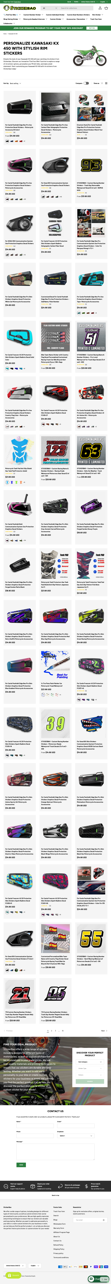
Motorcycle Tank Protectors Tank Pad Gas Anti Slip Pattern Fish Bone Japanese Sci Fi (90, 584)
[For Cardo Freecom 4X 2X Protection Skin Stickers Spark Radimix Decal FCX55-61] (19, 880)
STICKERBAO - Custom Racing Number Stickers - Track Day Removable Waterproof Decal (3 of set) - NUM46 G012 (90, 186)
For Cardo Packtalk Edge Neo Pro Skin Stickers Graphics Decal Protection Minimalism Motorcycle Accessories (90, 799)
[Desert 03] (57, 197)
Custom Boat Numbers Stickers (78, 15)
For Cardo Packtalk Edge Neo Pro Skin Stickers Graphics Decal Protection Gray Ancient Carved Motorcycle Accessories (54, 527)
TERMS (76, 2)
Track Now (17, 2)
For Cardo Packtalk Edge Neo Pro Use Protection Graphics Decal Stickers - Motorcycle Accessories (18, 185)
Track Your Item (96, 19)
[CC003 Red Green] (16, 426)
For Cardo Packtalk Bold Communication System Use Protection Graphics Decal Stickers (19, 526)
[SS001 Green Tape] (83, 313)
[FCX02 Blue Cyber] (47, 914)
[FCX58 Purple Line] (21, 912)
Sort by (6, 83)
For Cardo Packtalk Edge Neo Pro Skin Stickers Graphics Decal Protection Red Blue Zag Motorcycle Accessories (55, 636)
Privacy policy (58, 1253)
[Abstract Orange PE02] (12, 199)
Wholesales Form (59, 1224)
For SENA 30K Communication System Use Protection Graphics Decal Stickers (19, 242)
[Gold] (47, 695)
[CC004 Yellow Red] (21, 426)
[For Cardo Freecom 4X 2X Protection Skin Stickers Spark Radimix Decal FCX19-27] (55, 392)
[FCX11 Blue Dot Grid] (12, 755)
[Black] (12, 368)
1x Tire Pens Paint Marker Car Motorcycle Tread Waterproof (51, 684)
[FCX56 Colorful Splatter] (12, 912)
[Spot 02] (52, 197)
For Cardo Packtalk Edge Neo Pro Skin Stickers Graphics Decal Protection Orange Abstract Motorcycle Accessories (54, 800)
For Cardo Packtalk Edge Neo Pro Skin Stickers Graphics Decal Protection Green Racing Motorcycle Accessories (90, 636)
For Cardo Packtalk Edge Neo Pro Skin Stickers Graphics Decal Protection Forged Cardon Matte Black (18, 584)
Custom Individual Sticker (55, 15)
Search (56, 1215)
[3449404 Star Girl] (83, 426)
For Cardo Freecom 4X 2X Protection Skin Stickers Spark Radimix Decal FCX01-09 (54, 900)
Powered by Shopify (30, 1276)
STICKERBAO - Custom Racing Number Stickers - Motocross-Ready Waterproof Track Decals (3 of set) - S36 (55, 745)
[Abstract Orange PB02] (12, 540)
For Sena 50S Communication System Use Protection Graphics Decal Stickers (55, 184)
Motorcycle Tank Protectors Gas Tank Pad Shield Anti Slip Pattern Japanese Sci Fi (55, 584)
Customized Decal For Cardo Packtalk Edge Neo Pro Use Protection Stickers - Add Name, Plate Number (55, 299)
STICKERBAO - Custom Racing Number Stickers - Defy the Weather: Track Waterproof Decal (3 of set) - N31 (90, 470)
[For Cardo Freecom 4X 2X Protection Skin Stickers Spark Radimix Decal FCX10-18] (19, 723)
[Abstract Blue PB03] (16, 540)
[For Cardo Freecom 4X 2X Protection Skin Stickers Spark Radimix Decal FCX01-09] (55, 880)
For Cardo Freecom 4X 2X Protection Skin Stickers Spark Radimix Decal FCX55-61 (18, 900)
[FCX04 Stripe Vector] (57, 914)
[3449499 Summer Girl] (92, 426)
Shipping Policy (58, 1249)
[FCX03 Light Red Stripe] (52, 914)
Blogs (55, 1220)
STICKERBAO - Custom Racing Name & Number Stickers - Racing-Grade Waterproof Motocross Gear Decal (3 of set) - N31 (55, 472)
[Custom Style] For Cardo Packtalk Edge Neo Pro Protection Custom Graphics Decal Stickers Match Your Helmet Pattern (90, 128)
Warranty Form (58, 1228)
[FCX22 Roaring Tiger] (57, 424)
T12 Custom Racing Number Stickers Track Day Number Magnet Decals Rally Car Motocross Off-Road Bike (55, 1014)
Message (19, 1141)
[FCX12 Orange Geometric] (16, 755)
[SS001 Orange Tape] (88, 313)
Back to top (55, 1195)
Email (59, 1121)
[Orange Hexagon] (12, 255)
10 (62, 1031)
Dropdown (60, 1131)
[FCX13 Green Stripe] (21, 755)
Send (21, 1165)
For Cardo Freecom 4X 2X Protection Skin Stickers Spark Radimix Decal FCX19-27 (54, 412)
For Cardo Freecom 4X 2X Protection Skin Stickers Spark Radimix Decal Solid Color (19, 357)
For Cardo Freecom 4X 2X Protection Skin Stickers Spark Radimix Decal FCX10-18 (18, 743)
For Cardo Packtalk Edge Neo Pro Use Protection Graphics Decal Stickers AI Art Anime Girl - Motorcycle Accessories (90, 414)
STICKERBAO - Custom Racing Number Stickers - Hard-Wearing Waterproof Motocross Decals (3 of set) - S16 (90, 958)
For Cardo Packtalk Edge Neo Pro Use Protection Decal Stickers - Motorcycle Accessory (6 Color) (19, 127)
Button (92, 28)
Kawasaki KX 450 (12, 33)
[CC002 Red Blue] (12, 426)
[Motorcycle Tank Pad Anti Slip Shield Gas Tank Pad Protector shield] (19, 450)
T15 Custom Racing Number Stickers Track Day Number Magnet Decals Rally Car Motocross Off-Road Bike (19, 1014)
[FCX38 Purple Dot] (83, 699)
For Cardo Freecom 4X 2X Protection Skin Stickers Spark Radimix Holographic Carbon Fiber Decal (54, 243)
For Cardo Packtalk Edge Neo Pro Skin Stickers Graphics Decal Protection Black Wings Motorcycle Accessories (54, 851)
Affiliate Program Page (61, 1232)
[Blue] (12, 141)
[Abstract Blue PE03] (16, 199)
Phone (18, 1131)
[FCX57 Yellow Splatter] (16, 912)
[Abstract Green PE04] (21, 199)
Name (18, 1121)
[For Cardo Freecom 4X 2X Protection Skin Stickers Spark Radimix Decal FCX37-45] (91, 665)
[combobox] (67, 8)
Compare (79, 83)
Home (5, 33)
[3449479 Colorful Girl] (88, 426)
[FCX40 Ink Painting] (92, 699)
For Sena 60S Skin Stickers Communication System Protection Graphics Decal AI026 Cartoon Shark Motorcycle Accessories (90, 745)
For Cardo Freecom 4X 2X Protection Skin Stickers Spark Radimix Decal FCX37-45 (90, 685)
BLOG (69, 2)
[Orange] (16, 141)
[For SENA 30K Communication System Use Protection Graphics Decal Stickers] (19, 223)
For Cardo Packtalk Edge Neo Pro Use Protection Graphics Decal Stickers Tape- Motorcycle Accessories (90, 299)
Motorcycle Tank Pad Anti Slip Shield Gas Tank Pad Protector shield (18, 469)
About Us (56, 1236)
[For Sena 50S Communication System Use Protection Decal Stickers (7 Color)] (19, 938)
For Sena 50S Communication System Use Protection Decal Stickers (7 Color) (19, 957)
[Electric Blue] (21, 368)
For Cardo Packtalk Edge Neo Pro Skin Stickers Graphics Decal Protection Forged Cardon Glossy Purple (90, 526)
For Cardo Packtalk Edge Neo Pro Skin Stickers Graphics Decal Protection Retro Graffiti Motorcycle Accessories (19, 636)
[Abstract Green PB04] (21, 540)
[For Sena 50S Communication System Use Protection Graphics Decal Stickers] (55, 165)
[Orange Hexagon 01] (47, 197)
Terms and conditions (61, 1257)
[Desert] (21, 255)
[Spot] (16, 255)
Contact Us (57, 1241)
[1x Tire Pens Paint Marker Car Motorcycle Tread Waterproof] (55, 665)
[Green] (16, 482)
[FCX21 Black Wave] (52, 424)
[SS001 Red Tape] (92, 313)
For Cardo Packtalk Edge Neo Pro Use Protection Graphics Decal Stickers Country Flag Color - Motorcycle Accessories (18, 414)
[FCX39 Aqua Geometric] (88, 699)
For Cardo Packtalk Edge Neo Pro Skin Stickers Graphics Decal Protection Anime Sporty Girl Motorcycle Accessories (18, 800)
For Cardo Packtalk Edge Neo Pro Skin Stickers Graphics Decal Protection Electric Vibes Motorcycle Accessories (19, 851)
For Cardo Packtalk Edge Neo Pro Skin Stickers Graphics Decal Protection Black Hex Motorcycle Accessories (90, 851)
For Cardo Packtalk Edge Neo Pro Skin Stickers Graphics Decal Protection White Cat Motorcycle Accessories (18, 299)
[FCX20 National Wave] (47, 424)
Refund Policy (58, 1245)
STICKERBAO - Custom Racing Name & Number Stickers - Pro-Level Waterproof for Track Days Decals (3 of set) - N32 (91, 358)
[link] (24, 1030)
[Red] (21, 141)
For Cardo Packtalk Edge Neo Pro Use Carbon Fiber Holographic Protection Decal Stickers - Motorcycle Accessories (54, 128)
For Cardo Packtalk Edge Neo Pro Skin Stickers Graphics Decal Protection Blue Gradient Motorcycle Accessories (19, 685)
